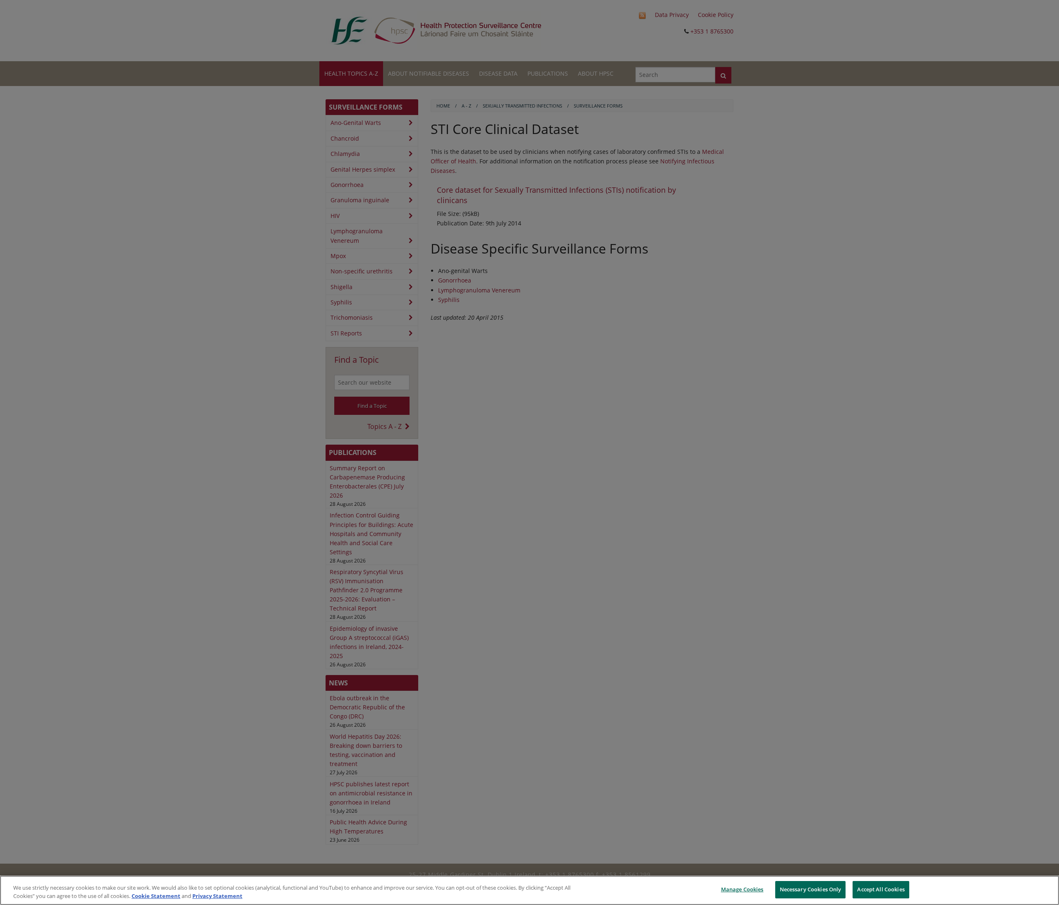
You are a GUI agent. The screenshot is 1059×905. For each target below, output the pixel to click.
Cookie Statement (156, 896)
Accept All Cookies (880, 889)
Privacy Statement (217, 896)
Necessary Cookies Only (810, 889)
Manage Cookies (742, 889)
